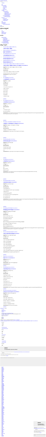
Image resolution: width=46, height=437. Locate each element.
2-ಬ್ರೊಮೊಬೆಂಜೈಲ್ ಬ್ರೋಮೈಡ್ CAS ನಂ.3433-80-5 (10, 182)
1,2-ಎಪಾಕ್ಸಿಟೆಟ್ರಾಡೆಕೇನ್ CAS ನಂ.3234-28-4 (9, 79)
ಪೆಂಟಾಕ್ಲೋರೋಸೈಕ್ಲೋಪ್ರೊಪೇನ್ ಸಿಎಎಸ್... (8, 58)
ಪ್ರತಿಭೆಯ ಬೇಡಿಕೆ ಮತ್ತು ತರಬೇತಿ (6, 24)
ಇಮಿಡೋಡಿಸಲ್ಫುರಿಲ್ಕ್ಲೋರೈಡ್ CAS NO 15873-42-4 (10, 140)
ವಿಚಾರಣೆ (4, 120)
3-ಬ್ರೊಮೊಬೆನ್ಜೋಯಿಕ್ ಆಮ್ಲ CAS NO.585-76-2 (9, 268)
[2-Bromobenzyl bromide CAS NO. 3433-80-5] (9, 180)
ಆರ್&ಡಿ (4, 8)
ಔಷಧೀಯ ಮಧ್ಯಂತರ (4, 32)
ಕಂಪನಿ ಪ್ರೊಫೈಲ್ (5, 6)
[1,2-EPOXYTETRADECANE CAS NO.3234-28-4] (8, 77)
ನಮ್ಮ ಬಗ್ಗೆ (3, 311)
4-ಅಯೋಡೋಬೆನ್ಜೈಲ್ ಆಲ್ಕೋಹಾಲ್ (19, 320)
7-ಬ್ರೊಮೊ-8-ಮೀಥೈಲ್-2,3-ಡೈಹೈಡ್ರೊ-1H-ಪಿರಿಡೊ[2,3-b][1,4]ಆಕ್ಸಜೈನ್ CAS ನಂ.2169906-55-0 (15, 65)
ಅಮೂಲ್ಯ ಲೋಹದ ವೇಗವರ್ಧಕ (6, 15)
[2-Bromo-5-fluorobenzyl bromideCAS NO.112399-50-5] (10, 231)
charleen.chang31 (4, 334)
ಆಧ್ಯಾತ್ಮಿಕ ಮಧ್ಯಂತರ (5, 39)
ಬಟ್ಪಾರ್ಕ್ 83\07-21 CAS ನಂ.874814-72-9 (9, 257)
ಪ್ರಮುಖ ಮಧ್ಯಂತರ (4, 33)
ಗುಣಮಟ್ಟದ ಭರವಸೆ (5, 20)
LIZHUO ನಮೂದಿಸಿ (4, 5)
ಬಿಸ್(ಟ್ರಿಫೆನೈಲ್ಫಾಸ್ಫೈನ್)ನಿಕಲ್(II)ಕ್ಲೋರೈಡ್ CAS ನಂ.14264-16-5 (11, 209)
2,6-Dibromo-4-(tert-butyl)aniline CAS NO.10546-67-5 (11, 291)
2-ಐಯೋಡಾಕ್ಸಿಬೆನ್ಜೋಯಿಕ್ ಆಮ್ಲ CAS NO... (9, 55)
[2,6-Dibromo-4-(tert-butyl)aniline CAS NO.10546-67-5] (9, 290)
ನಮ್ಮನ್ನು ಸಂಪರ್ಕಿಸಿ (4, 22)
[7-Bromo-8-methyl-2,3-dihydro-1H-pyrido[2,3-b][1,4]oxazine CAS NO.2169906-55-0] (13, 63)
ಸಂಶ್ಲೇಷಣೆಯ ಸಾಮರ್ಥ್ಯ (5, 19)
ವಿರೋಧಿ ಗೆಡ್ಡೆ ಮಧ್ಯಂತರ (7, 14)
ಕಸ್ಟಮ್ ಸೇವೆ (3, 17)
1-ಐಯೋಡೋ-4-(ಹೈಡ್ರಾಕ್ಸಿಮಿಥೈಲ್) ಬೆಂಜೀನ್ (5, 320)
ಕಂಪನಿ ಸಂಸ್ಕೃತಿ (5, 7)
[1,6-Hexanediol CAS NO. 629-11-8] (8, 159)
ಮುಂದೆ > (3, 308)
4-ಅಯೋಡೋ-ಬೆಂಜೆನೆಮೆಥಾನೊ (26, 320)
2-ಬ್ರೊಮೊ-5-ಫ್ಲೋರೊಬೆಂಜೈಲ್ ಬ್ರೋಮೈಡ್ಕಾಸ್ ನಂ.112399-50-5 (11, 233)
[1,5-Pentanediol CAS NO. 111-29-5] (8, 100)
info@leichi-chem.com (4, 313)
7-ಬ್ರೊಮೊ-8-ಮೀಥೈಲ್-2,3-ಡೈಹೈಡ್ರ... (7, 48)
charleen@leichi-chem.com (10, 313)
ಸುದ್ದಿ (2, 21)
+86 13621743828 (4, 342)
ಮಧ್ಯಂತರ (31, 320)
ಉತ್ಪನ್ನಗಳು (3, 31)
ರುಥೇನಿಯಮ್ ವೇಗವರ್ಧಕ (7, 16)
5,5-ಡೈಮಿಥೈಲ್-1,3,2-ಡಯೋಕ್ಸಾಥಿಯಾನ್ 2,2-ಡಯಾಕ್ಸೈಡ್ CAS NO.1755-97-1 (13, 123)
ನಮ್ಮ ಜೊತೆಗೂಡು (3, 23)
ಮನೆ (2, 4)
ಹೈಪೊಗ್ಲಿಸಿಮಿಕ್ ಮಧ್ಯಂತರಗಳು (6, 40)
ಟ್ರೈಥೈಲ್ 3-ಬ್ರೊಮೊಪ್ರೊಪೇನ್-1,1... (7, 51)
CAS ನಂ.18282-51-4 (35, 320)
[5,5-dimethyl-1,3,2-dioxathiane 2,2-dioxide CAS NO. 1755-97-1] (12, 121)
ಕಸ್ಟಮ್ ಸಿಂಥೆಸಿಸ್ (5, 18)
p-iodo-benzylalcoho (12, 320)
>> (4, 308)
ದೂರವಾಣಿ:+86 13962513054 (3, 0)
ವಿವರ (5, 120)
